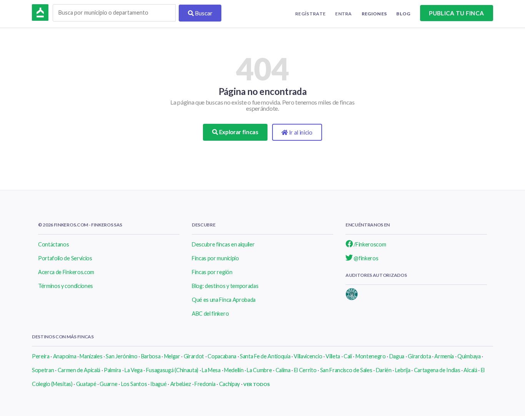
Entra (343, 14)
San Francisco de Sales (346, 370)
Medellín (233, 370)
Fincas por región (212, 272)
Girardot (194, 356)
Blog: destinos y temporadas (225, 286)
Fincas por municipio (215, 258)
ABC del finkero (210, 313)
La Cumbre (259, 370)
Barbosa (151, 356)
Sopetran (43, 370)
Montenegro (371, 356)
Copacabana (222, 356)
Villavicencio (308, 356)
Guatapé (86, 384)
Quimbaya (468, 356)
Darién (384, 370)
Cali (348, 356)
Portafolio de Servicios (65, 258)
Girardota (419, 356)
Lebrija (402, 370)
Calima (283, 370)
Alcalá (470, 370)
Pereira (41, 356)
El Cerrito (305, 370)
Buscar (203, 13)
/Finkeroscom (369, 244)
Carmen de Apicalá (79, 370)
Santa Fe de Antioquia (265, 356)
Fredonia (204, 384)
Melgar (172, 356)
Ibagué (158, 384)
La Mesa (211, 370)
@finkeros (366, 258)
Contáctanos (53, 244)
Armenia (444, 356)
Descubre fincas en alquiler (223, 244)
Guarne (108, 384)
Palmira (112, 370)
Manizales (91, 356)
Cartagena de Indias (437, 370)
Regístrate (310, 14)
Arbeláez (180, 384)
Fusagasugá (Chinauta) (172, 370)
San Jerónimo (121, 356)
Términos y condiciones (65, 286)
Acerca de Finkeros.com (66, 272)
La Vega (134, 370)
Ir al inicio (300, 132)
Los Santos (134, 384)
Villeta (333, 356)
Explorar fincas (238, 131)
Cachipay (229, 384)
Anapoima (64, 356)
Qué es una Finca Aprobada (224, 299)
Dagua (396, 356)
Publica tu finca (456, 13)
